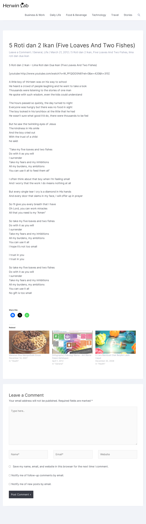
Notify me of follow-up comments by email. (37, 475)
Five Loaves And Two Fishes (110, 52)
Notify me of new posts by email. (31, 484)
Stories (128, 14)
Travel (115, 14)
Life (46, 52)
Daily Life (55, 14)
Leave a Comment (20, 52)
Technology (99, 14)
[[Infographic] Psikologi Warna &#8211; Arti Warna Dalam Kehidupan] (72, 342)
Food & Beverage (76, 14)
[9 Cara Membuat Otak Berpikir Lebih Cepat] (115, 342)
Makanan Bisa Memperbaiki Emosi (25, 355)
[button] (139, 15)
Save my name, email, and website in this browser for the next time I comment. (61, 466)
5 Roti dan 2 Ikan (81, 52)
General (37, 52)
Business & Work (35, 14)
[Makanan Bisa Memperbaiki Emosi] (29, 342)
